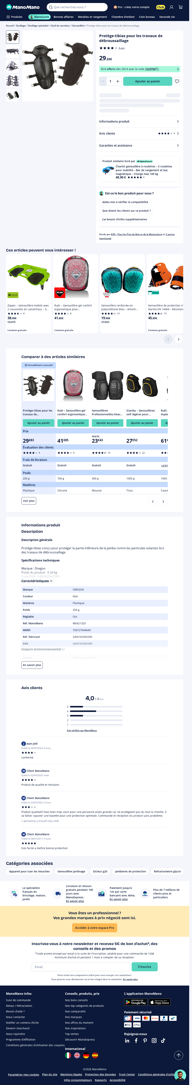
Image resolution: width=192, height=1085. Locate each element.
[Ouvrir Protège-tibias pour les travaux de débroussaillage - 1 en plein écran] (57, 66)
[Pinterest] (145, 1041)
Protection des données (100, 1074)
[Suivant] (178, 339)
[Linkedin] (127, 1041)
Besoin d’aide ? (15, 1011)
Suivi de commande (18, 1000)
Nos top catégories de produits (84, 1005)
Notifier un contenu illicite (22, 1022)
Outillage (21, 25)
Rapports (101, 1080)
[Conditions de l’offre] (178, 69)
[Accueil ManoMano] (23, 7)
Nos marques (73, 1017)
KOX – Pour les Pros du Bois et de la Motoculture (136, 234)
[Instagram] (154, 1041)
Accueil (10, 25)
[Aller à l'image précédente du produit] (29, 66)
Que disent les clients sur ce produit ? (126, 210)
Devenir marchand (17, 1028)
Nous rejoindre (15, 1034)
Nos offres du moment (79, 1022)
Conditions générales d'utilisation (159, 1074)
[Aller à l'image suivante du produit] (85, 66)
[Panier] (180, 7)
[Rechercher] (50, 7)
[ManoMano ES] (95, 1055)
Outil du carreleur (60, 25)
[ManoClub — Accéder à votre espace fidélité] (161, 7)
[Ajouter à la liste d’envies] (177, 81)
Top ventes (72, 1034)
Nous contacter (15, 1017)
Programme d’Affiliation (20, 1039)
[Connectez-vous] (171, 7)
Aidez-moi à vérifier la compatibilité (125, 202)
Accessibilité (117, 1080)
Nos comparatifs (75, 1011)
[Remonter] (178, 1055)
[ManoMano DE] (86, 1055)
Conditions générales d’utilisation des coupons (35, 1045)
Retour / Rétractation (19, 1005)
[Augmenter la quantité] (118, 81)
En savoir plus (130, 979)
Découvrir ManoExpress (80, 1039)
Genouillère (78, 25)
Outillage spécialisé (38, 25)
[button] (139, 169)
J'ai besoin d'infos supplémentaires (124, 219)
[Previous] (152, 501)
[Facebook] (136, 1041)
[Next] (163, 501)
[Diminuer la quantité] (103, 81)
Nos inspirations (75, 1028)
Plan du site (49, 1074)
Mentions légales (71, 1074)
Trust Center (127, 1074)
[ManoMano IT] (68, 1055)
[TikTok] (163, 1041)
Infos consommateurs (78, 1080)
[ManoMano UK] (77, 1055)
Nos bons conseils (76, 1000)
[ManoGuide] (180, 1075)
